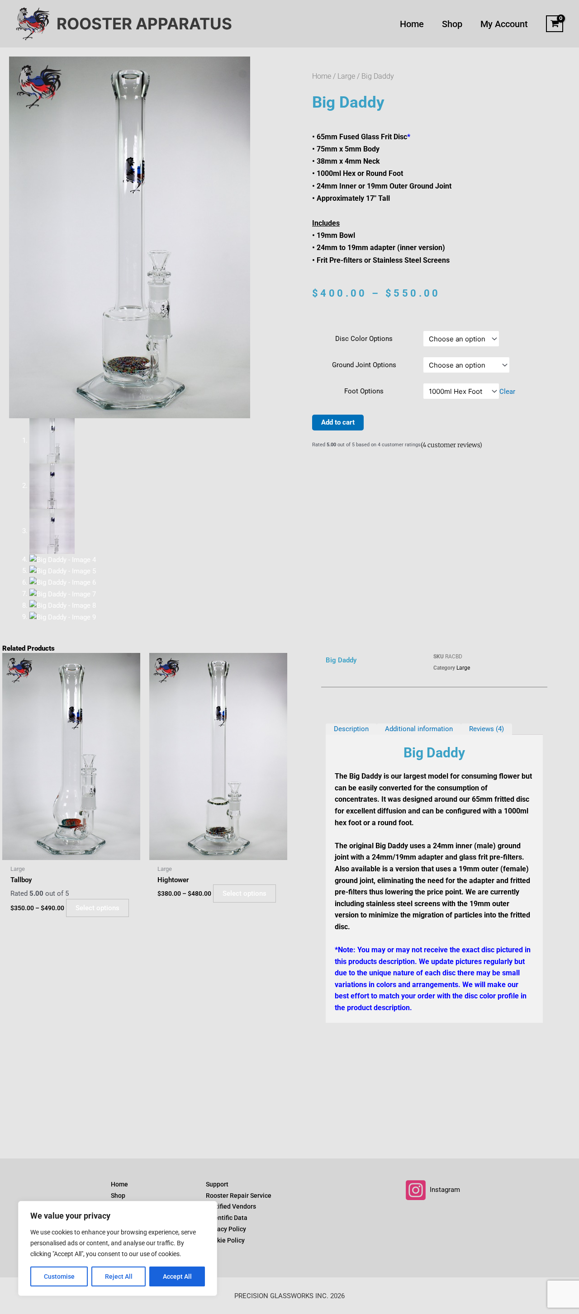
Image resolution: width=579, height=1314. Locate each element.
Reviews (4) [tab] (486, 729)
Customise (59, 1276)
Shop (118, 1195)
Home (321, 76)
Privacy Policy (226, 1229)
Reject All (119, 1276)
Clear (507, 392)
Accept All (177, 1276)
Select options (97, 908)
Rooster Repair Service (238, 1195)
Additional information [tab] (419, 729)
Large (346, 76)
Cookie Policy (225, 1240)
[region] (117, 1248)
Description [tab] (351, 729)
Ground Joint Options (364, 365)
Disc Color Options (364, 339)
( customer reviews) (451, 445)
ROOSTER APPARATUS (144, 23)
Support (217, 1184)
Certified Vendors (231, 1206)
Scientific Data (226, 1217)
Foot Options (364, 391)
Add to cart (338, 422)
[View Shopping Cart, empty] (554, 24)
